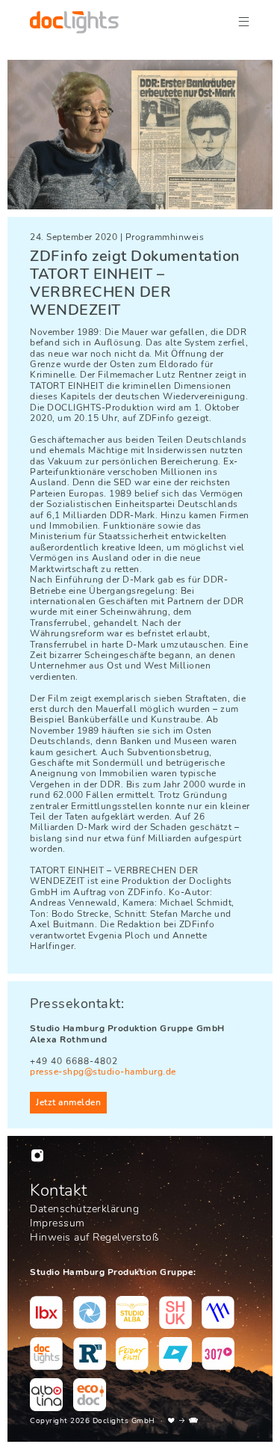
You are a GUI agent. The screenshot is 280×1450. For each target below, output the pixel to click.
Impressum (57, 1223)
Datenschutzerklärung (84, 1209)
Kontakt (58, 1190)
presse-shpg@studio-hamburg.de (103, 1072)
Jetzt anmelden (68, 1102)
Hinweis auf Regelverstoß (94, 1237)
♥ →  (183, 1420)
